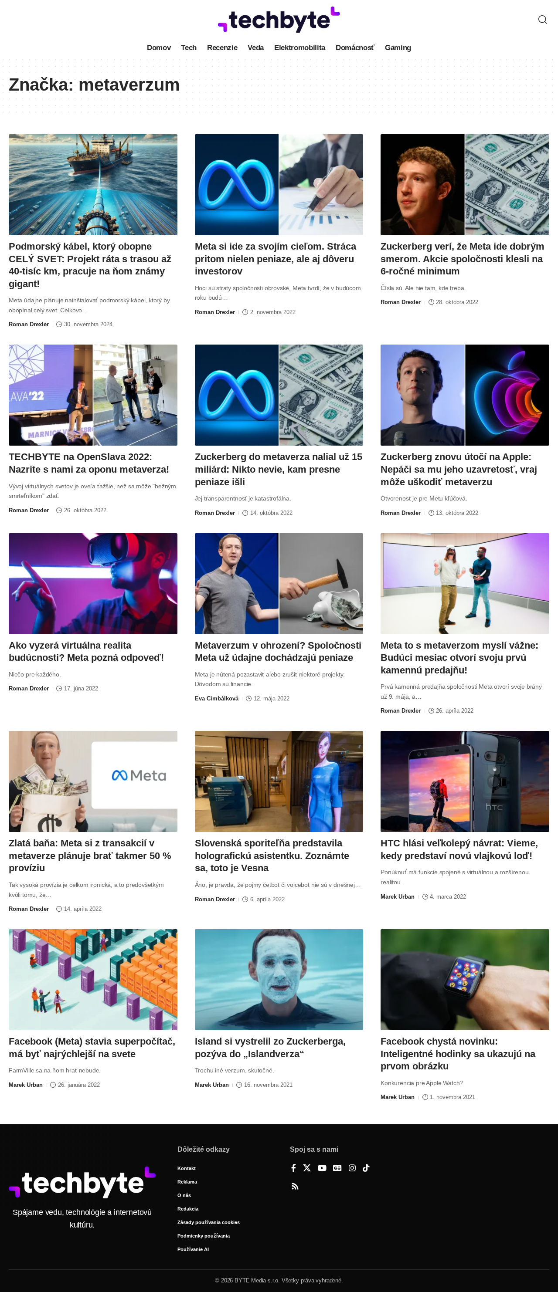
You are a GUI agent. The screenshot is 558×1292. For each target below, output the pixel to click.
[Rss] (295, 1187)
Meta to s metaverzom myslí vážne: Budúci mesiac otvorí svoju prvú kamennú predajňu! (459, 658)
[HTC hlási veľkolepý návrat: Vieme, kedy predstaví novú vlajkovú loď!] (465, 781)
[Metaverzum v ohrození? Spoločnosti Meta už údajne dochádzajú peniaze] (279, 583)
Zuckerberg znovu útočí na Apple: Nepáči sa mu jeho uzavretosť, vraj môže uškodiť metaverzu (459, 469)
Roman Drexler (29, 324)
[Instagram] (352, 1169)
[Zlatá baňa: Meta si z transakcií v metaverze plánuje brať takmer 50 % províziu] (93, 781)
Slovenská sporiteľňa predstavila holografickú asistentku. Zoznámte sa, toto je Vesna (272, 855)
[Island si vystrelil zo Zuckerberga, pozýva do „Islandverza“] (279, 979)
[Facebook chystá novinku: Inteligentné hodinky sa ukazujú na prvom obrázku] (465, 979)
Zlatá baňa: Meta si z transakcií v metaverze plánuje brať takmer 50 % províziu (90, 855)
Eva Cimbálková (216, 698)
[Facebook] (293, 1169)
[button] (542, 20)
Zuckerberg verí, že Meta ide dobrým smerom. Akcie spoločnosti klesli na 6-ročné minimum (462, 259)
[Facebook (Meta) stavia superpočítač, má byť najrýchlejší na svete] (93, 979)
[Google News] (337, 1169)
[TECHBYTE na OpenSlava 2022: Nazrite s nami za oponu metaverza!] (93, 395)
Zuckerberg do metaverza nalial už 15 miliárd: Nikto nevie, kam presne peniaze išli (278, 469)
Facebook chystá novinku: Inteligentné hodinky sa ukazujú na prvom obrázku (458, 1054)
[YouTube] (322, 1169)
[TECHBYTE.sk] (279, 20)
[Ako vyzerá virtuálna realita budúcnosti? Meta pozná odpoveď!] (93, 583)
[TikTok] (366, 1169)
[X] (307, 1169)
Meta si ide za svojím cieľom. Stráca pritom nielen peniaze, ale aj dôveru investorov (275, 259)
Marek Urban (398, 896)
